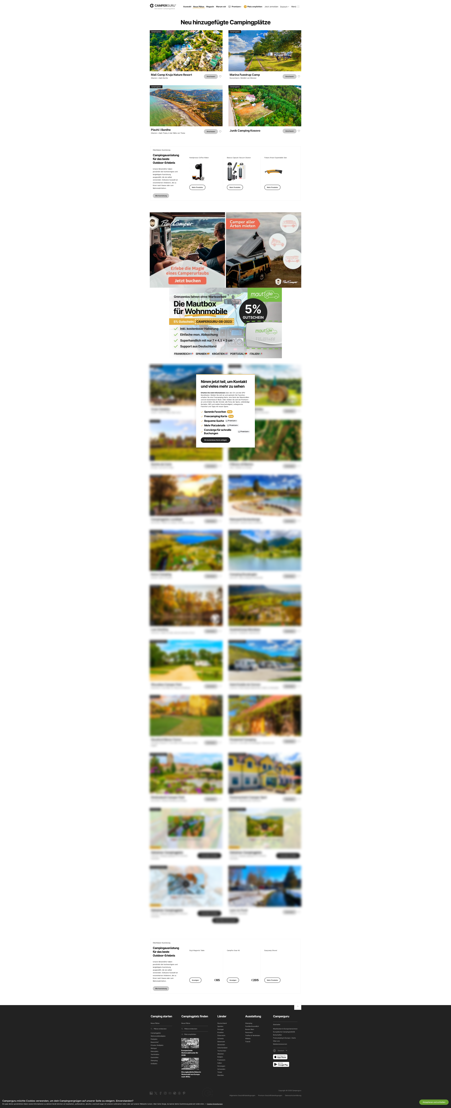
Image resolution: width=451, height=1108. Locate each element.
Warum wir (221, 6)
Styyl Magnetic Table (196, 950)
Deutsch (283, 7)
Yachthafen (155, 1054)
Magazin (210, 6)
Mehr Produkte (197, 187)
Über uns (276, 1041)
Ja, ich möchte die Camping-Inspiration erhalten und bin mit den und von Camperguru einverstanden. (410, 1084)
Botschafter (277, 1035)
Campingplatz (156, 1033)
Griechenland (222, 1048)
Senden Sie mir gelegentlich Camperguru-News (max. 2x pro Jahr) (409, 1090)
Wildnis (248, 1038)
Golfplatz (154, 1063)
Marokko (220, 1075)
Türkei (219, 1072)
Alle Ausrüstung (161, 196)
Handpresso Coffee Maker (199, 157)
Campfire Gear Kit (233, 950)
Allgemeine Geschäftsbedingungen (242, 1095)
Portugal (220, 1029)
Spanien (220, 1026)
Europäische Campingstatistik (284, 1032)
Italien (219, 1063)
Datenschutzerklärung (293, 1095)
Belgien (220, 1057)
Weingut (154, 1048)
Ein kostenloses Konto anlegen (215, 440)
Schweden (221, 1069)
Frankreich (221, 1060)
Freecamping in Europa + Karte (284, 1038)
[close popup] (438, 1044)
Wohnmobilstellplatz (158, 1036)
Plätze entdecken (160, 1029)
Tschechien (221, 1051)
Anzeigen (195, 980)
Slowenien (221, 1045)
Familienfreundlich (252, 1026)
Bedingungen (392, 1084)
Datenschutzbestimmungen (410, 1084)
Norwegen (221, 1066)
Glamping (154, 1060)
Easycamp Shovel (270, 950)
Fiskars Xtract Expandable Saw (275, 157)
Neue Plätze (198, 6)
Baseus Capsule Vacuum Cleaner (239, 157)
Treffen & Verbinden (252, 1035)
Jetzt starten (427, 1076)
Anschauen (211, 76)
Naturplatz (154, 1051)
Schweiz (220, 1038)
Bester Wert (249, 1029)
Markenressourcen (280, 1044)
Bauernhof (154, 1042)
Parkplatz (154, 1039)
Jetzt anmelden (271, 6)
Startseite (276, 1024)
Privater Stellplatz (157, 1045)
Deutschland (234, 78)
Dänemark (221, 1041)
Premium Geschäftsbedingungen (270, 1095)
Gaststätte (154, 1057)
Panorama (249, 1032)
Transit (247, 1041)
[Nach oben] (297, 1006)
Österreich (221, 1035)
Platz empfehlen (254, 6)
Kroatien (220, 1032)
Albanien (154, 78)
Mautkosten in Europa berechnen (285, 1029)
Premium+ (236, 6)
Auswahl (187, 6)
